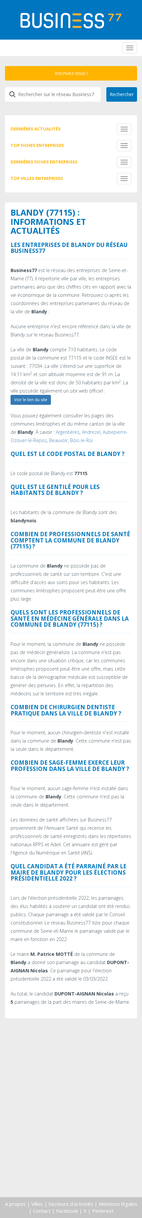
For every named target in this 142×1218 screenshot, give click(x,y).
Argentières (68, 432)
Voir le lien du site (30, 399)
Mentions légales (118, 1204)
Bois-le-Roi (81, 440)
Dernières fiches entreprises (44, 162)
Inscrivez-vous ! (71, 73)
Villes (37, 1204)
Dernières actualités (36, 129)
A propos (15, 1204)
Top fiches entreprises (37, 145)
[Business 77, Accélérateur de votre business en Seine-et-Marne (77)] (71, 20)
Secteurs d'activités (71, 1204)
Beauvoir (58, 440)
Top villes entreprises (37, 178)
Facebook (67, 1210)
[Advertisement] (71, 1120)
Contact (42, 1210)
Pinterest (103, 1210)
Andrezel (91, 432)
